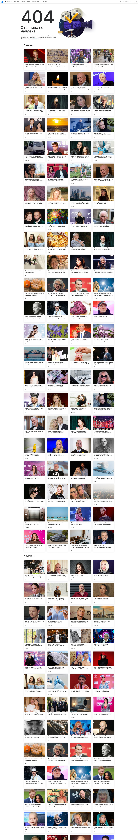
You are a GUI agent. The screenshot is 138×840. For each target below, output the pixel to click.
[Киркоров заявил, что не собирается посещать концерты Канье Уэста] (57, 311)
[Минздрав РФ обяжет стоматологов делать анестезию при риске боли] (103, 472)
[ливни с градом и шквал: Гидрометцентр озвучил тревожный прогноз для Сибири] (34, 449)
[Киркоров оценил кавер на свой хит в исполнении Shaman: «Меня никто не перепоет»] (103, 266)
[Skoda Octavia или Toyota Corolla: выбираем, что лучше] (57, 541)
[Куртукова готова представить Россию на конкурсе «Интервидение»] (34, 541)
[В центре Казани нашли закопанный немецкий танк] (80, 731)
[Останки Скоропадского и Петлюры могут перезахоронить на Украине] (103, 449)
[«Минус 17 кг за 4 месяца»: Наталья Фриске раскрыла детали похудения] (34, 472)
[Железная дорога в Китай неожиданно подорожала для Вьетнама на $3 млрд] (57, 822)
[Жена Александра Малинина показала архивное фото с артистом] (57, 426)
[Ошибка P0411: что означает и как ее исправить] (57, 609)
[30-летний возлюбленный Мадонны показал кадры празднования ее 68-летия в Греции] (80, 472)
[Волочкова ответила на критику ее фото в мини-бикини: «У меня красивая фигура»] (80, 685)
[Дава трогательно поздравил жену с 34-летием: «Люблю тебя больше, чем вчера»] (34, 334)
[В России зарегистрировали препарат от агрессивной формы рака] (57, 777)
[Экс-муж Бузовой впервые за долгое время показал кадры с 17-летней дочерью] (80, 708)
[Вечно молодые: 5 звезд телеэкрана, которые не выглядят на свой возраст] (103, 662)
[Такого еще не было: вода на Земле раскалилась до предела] (57, 128)
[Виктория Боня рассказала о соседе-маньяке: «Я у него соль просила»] (34, 495)
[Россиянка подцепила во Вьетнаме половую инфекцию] (34, 731)
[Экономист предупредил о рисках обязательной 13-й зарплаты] (57, 380)
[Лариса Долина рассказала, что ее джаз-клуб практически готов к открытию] (103, 609)
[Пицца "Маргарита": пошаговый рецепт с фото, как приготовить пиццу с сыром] (57, 243)
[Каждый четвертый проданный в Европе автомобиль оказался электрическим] (80, 380)
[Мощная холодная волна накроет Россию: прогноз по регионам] (57, 220)
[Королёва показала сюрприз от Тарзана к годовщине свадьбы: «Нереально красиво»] (80, 151)
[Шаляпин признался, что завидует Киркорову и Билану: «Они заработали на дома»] (34, 174)
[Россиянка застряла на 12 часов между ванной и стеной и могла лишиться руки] (103, 151)
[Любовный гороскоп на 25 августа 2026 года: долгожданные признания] (80, 403)
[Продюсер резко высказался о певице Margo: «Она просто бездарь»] (34, 609)
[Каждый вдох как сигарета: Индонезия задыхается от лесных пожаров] (103, 495)
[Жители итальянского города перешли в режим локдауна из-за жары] (103, 289)
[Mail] (2, 1)
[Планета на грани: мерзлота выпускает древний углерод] (57, 754)
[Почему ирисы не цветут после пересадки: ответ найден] (57, 334)
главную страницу (36, 38)
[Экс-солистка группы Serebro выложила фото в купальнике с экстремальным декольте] (34, 380)
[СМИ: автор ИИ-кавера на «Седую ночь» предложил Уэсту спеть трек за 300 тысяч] (57, 632)
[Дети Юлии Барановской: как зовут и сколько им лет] (34, 685)
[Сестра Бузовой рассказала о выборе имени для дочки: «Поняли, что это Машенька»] (80, 495)
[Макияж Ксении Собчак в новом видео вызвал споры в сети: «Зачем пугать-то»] (80, 289)
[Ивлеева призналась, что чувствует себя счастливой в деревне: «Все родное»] (57, 197)
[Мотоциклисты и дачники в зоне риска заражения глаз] (80, 174)
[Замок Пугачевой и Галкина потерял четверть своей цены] (34, 311)
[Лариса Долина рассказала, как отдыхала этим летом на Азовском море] (103, 380)
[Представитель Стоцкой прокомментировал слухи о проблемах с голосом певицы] (80, 822)
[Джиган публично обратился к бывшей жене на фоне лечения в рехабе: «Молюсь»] (103, 822)
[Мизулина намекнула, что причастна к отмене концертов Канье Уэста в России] (57, 449)
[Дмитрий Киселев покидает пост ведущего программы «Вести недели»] (103, 174)
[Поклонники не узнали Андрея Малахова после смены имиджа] (103, 243)
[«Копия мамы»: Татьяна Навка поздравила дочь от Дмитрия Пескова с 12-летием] (57, 105)
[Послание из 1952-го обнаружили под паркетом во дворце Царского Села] (57, 59)
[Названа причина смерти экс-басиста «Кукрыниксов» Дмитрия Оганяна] (34, 822)
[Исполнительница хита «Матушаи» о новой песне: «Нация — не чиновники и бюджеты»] (103, 777)
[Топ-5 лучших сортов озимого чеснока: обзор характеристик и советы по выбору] (103, 563)
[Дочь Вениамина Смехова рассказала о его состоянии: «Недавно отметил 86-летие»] (57, 174)
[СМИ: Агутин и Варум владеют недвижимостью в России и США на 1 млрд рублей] (34, 105)
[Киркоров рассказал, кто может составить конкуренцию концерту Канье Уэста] (34, 403)
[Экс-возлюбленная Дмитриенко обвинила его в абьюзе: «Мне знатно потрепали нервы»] (57, 151)
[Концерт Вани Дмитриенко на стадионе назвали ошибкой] (103, 105)
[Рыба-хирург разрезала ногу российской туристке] (57, 518)
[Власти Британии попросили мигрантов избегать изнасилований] (103, 708)
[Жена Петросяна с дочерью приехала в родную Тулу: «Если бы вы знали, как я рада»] (57, 685)
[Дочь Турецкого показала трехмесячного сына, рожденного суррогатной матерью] (103, 197)
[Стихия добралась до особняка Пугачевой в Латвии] (80, 518)
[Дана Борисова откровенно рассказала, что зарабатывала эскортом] (57, 357)
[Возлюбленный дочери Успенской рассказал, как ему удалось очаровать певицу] (34, 243)
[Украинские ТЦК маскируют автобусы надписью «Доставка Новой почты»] (34, 151)
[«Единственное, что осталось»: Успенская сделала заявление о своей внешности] (34, 82)
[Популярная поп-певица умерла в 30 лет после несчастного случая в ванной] (57, 82)
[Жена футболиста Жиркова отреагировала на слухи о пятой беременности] (34, 799)
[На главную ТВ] (4, 1)
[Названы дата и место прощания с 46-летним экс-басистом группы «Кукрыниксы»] (80, 128)
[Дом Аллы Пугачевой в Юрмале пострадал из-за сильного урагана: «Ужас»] (57, 563)
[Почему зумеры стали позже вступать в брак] (34, 266)
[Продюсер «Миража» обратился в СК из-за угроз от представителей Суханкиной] (80, 609)
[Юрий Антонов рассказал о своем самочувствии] (103, 731)
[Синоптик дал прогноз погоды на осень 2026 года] (103, 59)
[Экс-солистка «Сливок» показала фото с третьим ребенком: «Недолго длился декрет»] (57, 586)
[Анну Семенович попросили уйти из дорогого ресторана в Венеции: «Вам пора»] (34, 59)
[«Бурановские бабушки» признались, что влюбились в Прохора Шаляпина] (103, 426)
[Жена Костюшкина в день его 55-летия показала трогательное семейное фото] (34, 754)
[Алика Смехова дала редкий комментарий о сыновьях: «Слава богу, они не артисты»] (80, 426)
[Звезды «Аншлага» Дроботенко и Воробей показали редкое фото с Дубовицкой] (103, 357)
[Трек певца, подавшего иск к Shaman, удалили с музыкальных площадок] (103, 82)
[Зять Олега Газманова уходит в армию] (34, 426)
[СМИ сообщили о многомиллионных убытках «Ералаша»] (103, 541)
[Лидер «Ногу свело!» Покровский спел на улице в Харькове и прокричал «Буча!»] (57, 731)
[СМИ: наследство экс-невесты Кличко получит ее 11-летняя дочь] (80, 334)
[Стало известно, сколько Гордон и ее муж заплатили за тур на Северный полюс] (34, 197)
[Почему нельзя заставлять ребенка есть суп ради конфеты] (34, 662)
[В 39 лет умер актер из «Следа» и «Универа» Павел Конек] (34, 708)
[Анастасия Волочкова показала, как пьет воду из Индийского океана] (103, 403)
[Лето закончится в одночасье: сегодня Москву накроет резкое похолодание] (80, 197)
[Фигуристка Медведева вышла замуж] (34, 128)
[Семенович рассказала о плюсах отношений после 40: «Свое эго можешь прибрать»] (57, 495)
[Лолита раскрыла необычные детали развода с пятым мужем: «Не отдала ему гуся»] (103, 754)
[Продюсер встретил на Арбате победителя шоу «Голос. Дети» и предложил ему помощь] (80, 777)
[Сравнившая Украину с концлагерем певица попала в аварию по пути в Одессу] (80, 59)
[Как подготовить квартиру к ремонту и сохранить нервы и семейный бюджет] (80, 541)
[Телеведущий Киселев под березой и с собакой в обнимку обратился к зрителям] (80, 82)
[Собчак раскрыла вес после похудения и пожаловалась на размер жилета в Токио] (34, 563)
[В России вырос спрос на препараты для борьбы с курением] (57, 708)
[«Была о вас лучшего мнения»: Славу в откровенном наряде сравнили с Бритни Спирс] (103, 799)
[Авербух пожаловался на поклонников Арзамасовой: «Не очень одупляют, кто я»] (34, 220)
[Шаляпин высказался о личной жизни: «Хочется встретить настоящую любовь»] (57, 266)
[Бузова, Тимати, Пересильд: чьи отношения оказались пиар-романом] (103, 586)
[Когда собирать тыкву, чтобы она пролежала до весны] (34, 289)
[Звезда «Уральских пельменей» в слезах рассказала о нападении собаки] (80, 105)
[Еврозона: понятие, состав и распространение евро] (80, 563)
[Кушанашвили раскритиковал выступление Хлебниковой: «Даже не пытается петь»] (80, 266)
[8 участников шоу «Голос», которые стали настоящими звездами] (103, 518)
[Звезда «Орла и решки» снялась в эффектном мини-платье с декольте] (80, 586)
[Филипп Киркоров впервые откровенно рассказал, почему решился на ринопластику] (57, 289)
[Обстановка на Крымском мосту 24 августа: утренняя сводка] (34, 357)
